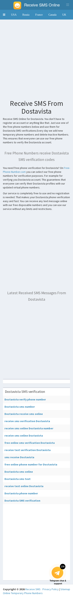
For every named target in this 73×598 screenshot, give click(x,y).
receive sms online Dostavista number (28, 428)
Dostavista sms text (17, 479)
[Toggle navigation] (67, 4)
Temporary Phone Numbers (27, 593)
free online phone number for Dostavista (30, 464)
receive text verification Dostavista (27, 450)
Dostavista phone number (21, 493)
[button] (4, 15)
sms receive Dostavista (19, 457)
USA (14, 14)
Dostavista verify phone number (25, 399)
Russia (25, 14)
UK (64, 14)
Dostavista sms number (19, 406)
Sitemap (65, 589)
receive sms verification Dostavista (27, 421)
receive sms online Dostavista (23, 435)
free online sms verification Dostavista (29, 443)
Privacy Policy (50, 589)
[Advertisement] (36, 59)
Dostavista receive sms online (23, 414)
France (39, 14)
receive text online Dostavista (23, 486)
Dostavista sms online (18, 471)
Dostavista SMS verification (22, 500)
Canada (52, 14)
